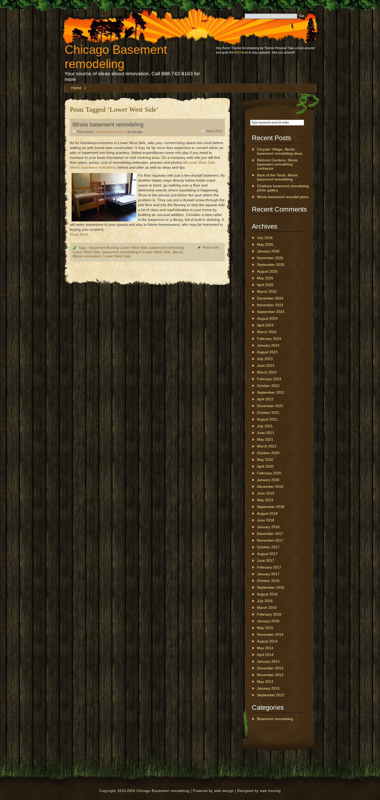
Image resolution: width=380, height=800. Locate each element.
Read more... (212, 247)
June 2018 (265, 520)
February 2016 (269, 614)
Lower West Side (117, 256)
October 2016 (268, 581)
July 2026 (265, 238)
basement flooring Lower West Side (118, 247)
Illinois (178, 252)
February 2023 (269, 379)
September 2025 (270, 265)
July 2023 (265, 359)
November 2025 (270, 258)
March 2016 (267, 607)
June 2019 (265, 493)
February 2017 (269, 567)
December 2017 (270, 534)
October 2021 (268, 412)
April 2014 (265, 655)
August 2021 (267, 419)
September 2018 (270, 507)
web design (224, 791)
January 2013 (268, 688)
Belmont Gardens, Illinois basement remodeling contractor (277, 164)
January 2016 (268, 621)
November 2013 (270, 675)
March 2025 (267, 291)
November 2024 (270, 305)
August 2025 (267, 271)
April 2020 (265, 466)
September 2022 (270, 392)
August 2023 (267, 352)
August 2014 (267, 641)
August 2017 (267, 554)
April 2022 (265, 399)
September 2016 (270, 587)
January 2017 (268, 574)
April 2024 (265, 325)
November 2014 (270, 634)
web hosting (270, 791)
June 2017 (265, 560)
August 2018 (267, 513)
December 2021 (270, 406)
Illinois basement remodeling (107, 124)
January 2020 (268, 480)
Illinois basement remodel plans (283, 197)
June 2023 (265, 365)
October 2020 (268, 453)
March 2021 (267, 446)
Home (76, 88)
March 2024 (267, 332)
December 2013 (270, 668)
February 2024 (269, 339)
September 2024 (270, 312)
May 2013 (265, 681)
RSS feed (241, 52)
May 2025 (265, 278)
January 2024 (268, 345)
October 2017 (268, 547)
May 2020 (265, 460)
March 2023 (267, 372)
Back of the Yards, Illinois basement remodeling (277, 177)
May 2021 (265, 439)
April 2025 (265, 285)
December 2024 (270, 298)
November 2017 (270, 540)
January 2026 (268, 251)
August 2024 (267, 318)
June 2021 (265, 433)
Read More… (81, 234)
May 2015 (265, 628)
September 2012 (270, 695)
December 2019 (270, 486)
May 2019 (265, 500)
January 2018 (268, 527)
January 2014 (268, 661)
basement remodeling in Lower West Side (136, 252)
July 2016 (265, 601)
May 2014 (265, 648)
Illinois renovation (87, 256)
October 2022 (268, 386)
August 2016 (267, 594)
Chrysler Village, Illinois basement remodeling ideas (279, 151)
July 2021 (265, 426)
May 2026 (265, 244)
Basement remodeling (111, 132)
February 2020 (269, 473)
